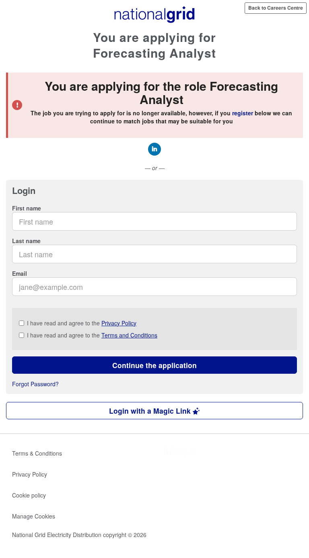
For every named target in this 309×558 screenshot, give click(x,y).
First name (26, 208)
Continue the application (154, 365)
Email (19, 273)
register (242, 113)
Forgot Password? (35, 384)
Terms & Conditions (37, 453)
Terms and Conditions (129, 335)
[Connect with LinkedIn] (154, 149)
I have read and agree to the (81, 323)
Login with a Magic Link (151, 411)
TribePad (181, 453)
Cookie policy (29, 495)
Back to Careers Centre (275, 7)
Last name (26, 241)
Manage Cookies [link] (33, 516)
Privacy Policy (118, 323)
